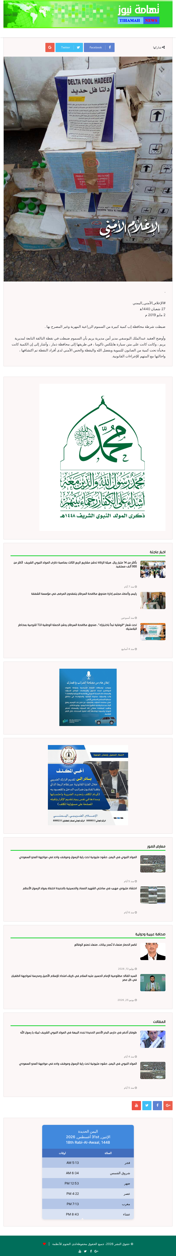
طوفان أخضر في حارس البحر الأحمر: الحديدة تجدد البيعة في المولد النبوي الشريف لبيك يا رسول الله (78, 1032)
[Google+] (168, 1105)
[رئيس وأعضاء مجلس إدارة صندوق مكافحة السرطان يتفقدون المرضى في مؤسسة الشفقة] (152, 600)
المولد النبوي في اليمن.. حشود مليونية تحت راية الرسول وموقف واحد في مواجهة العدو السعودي (78, 857)
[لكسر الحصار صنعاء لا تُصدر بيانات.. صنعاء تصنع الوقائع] (152, 951)
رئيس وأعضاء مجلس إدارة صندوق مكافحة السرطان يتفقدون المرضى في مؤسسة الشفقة (84, 593)
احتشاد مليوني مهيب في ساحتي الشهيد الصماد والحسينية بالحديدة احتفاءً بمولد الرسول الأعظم (80, 888)
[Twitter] (146, 1105)
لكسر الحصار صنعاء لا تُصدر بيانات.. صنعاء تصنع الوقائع (105, 944)
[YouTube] (136, 1105)
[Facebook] (157, 1105)
